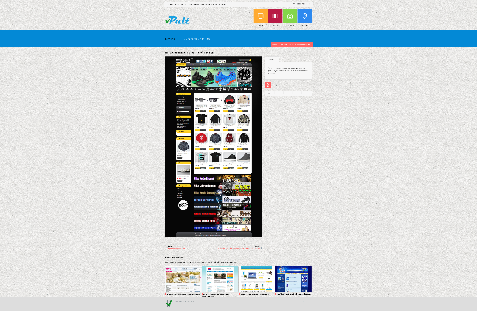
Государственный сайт (177, 262)
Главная (275, 45)
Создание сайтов (306, 301)
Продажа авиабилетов (176, 248)
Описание (272, 59)
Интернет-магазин (279, 85)
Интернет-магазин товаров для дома (182, 294)
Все (166, 262)
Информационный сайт (211, 262)
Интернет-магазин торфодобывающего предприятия (239, 248)
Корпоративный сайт (229, 262)
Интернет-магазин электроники (253, 294)
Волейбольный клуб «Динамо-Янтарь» (293, 294)
